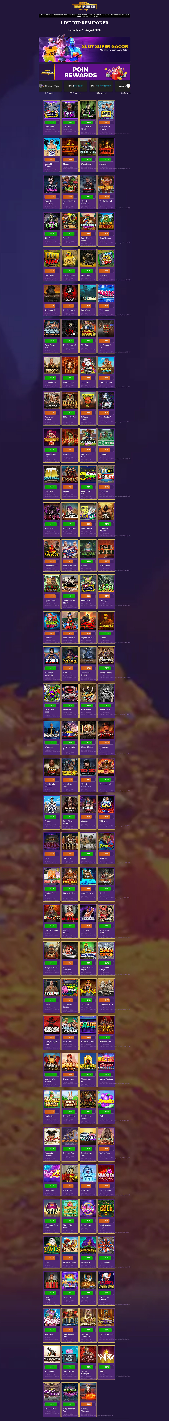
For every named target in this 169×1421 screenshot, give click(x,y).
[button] (128, 86)
